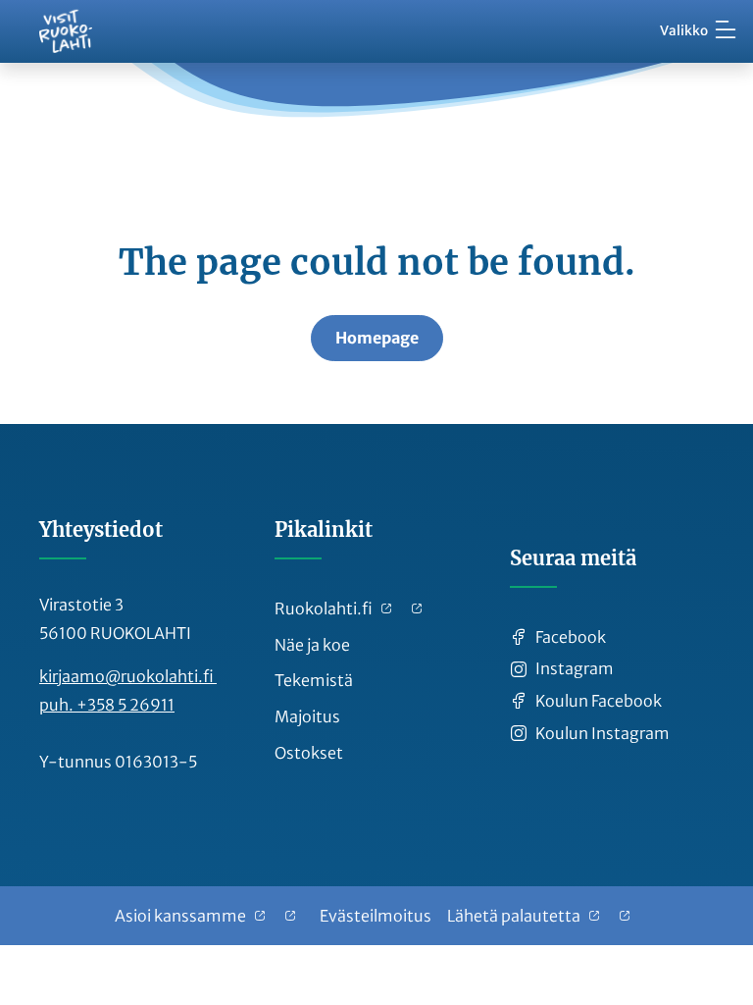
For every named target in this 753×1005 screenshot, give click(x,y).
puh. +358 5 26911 (107, 704)
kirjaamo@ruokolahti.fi (128, 676)
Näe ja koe (312, 645)
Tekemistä (314, 680)
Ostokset (309, 753)
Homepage (377, 337)
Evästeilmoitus (375, 916)
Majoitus (307, 716)
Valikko (684, 31)
